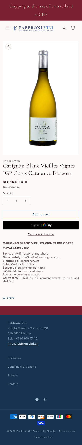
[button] (7, 28)
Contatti (13, 384)
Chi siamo (14, 358)
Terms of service (43, 437)
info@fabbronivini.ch (23, 343)
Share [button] (10, 297)
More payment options (41, 234)
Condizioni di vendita (22, 366)
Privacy (13, 375)
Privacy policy (67, 431)
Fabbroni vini (24, 431)
